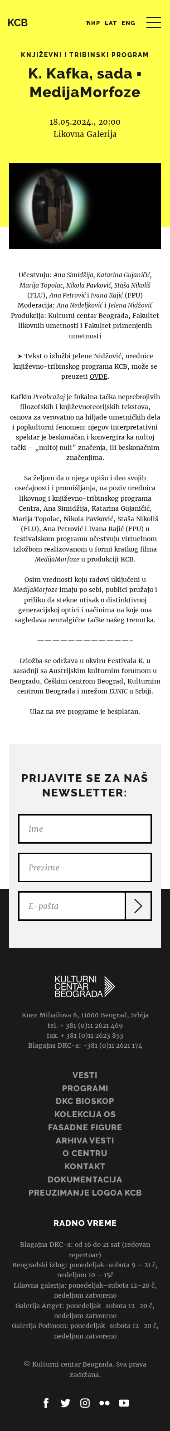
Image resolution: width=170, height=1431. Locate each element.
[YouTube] (124, 1403)
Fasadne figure (85, 1127)
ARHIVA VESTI (85, 1140)
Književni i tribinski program (85, 55)
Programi (85, 1088)
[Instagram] (85, 1403)
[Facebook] (46, 1403)
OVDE (98, 376)
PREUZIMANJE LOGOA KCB (85, 1192)
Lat (111, 23)
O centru (85, 1153)
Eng (128, 23)
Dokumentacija (85, 1179)
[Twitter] (65, 1403)
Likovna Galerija (85, 134)
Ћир (93, 23)
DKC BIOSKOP (85, 1101)
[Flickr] (104, 1403)
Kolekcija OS (85, 1114)
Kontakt (85, 1166)
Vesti (85, 1075)
